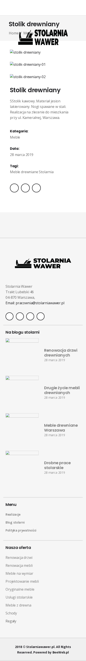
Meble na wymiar (19, 573)
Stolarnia (46, 171)
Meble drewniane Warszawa (61, 428)
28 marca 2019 (54, 360)
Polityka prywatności (21, 530)
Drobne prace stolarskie (57, 465)
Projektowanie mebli (22, 581)
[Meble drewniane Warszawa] (22, 429)
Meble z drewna (18, 605)
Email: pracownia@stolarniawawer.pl (35, 302)
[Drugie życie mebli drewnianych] (22, 392)
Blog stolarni (15, 522)
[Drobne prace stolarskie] (22, 467)
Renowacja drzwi (19, 557)
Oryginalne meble (20, 589)
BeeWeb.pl (60, 652)
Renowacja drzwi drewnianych (60, 352)
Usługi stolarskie (19, 597)
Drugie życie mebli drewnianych (62, 390)
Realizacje (13, 514)
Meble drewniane (24, 171)
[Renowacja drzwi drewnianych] (22, 354)
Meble (15, 137)
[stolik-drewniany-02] (43, 77)
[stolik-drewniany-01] (43, 64)
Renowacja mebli (19, 565)
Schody (11, 613)
